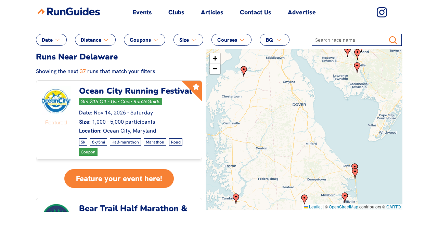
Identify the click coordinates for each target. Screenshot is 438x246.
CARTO (393, 206)
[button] (347, 51)
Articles (212, 12)
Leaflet (315, 206)
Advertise (302, 12)
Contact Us (255, 12)
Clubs (176, 12)
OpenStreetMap (343, 206)
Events (142, 12)
